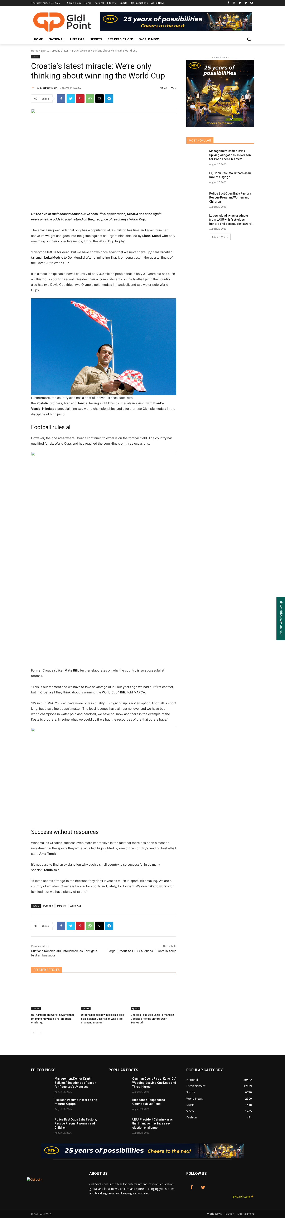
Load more (218, 236)
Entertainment (245, 1213)
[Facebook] (228, 3)
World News (214, 1213)
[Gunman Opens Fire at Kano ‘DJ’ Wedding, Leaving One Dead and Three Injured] (119, 1084)
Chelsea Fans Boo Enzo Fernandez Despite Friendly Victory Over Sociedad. (152, 1018)
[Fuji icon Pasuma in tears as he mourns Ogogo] (196, 178)
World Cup (76, 905)
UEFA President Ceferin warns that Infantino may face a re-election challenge (52, 1018)
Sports (45, 50)
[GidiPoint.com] (34, 88)
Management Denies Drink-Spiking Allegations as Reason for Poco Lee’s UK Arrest (230, 155)
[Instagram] (234, 3)
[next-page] (40, 1032)
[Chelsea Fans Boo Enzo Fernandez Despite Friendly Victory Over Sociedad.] (153, 994)
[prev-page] (33, 1032)
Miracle (61, 905)
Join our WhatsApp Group (280, 618)
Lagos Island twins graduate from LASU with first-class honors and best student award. (230, 219)
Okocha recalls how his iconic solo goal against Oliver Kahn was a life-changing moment (102, 1018)
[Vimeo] (245, 3)
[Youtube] (251, 3)
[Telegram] (109, 98)
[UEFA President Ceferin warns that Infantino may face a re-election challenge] (54, 994)
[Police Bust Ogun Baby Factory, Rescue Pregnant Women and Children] (196, 199)
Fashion (229, 1213)
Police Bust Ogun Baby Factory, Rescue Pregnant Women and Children (230, 197)
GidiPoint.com (48, 87)
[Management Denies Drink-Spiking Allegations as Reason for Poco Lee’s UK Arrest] (196, 156)
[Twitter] (240, 3)
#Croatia (48, 905)
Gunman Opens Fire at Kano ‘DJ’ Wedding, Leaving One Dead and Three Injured (154, 1082)
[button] (249, 39)
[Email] (99, 98)
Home (34, 50)
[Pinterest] (80, 98)
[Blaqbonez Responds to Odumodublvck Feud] (119, 1105)
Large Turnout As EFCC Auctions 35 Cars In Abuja (142, 951)
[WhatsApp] (90, 98)
